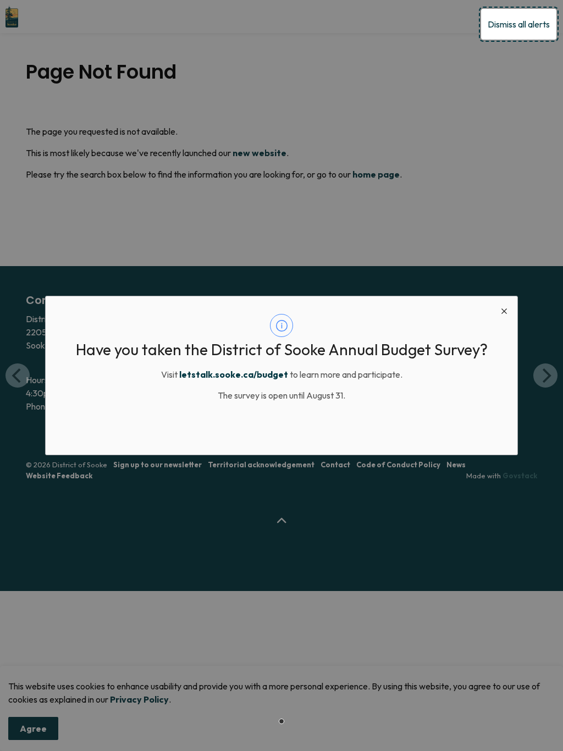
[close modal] (504, 309)
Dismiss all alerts (519, 24)
